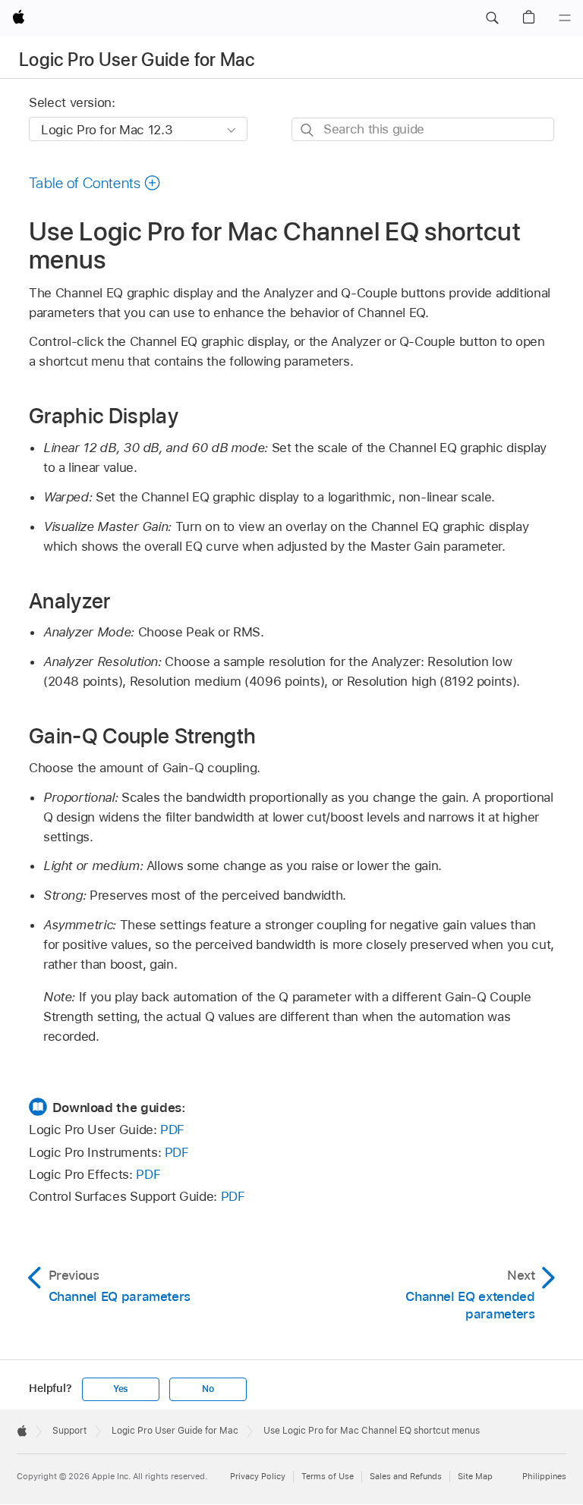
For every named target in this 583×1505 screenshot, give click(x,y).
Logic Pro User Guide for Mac (136, 60)
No (208, 1389)
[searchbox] (423, 129)
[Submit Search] (308, 130)
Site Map (475, 1476)
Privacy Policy (257, 1476)
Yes (120, 1389)
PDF (172, 1129)
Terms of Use (327, 1476)
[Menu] (565, 18)
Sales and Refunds (406, 1476)
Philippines (544, 1476)
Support (69, 1430)
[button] (492, 18)
